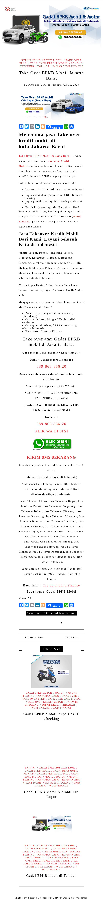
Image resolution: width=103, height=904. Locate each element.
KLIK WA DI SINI (51, 431)
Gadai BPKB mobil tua (52, 773)
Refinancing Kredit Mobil (41, 60)
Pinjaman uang (48, 696)
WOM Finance (62, 708)
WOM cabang (65, 866)
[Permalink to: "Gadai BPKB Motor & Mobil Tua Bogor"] (51, 746)
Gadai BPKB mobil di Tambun (51, 875)
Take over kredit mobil (48, 63)
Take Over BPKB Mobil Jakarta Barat (51, 613)
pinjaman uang (37, 84)
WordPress (82, 897)
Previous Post (33, 637)
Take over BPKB (57, 857)
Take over (69, 696)
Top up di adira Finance (61, 585)
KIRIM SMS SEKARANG (51, 457)
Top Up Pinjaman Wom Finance (60, 66)
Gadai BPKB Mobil (61, 591)
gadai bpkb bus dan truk (56, 767)
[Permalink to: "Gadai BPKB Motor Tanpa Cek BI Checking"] (51, 671)
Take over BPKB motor (64, 698)
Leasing (65, 189)
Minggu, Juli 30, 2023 (65, 84)
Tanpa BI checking (58, 782)
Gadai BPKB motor (39, 692)
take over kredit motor (45, 702)
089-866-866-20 (51, 366)
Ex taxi (30, 767)
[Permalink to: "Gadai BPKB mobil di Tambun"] (51, 824)
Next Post (72, 637)
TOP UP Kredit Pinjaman (58, 704)
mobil (49, 776)
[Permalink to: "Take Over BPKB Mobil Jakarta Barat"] (51, 105)
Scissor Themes (38, 897)
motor (59, 692)
